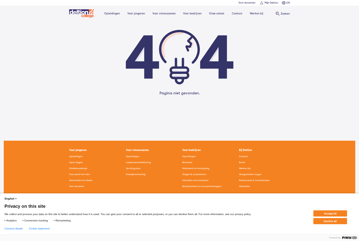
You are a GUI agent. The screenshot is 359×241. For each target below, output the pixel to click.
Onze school (216, 13)
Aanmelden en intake (80, 180)
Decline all (330, 221)
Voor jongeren (136, 13)
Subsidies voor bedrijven (195, 180)
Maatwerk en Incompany (195, 168)
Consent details (13, 228)
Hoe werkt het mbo (79, 174)
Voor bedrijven (192, 13)
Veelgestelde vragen (250, 174)
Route (242, 162)
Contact (237, 13)
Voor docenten (246, 2)
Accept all (330, 213)
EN (288, 2)
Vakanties (244, 186)
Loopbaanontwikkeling (138, 162)
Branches (187, 162)
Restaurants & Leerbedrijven (254, 180)
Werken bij (256, 13)
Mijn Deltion (271, 2)
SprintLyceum (133, 168)
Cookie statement (39, 228)
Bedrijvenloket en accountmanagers (201, 186)
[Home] (81, 13)
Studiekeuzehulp (78, 168)
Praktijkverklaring (135, 174)
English (9, 198)
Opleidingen (112, 13)
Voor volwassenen (164, 13)
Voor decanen (76, 186)
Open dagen (76, 162)
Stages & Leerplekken (194, 174)
